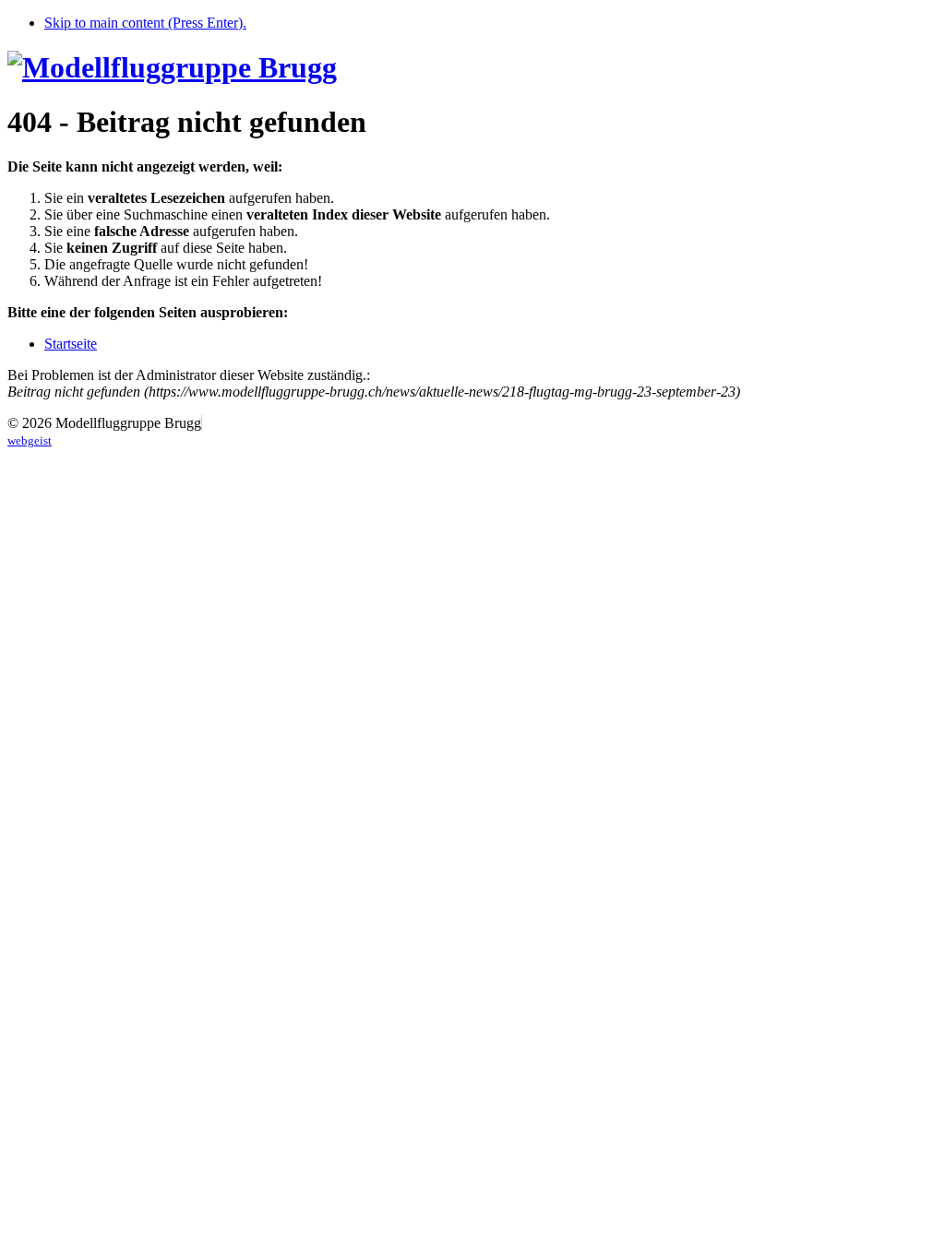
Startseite (70, 343)
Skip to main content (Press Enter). (145, 22)
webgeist (29, 440)
